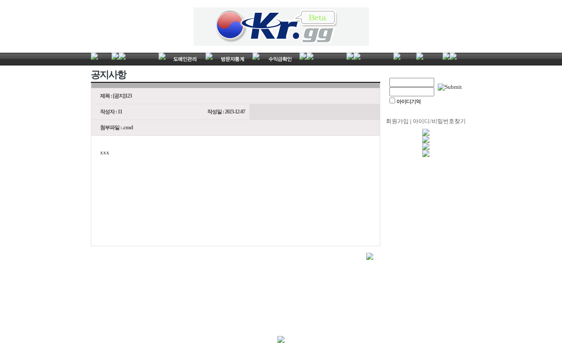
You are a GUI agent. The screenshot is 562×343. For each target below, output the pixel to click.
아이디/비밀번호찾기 (439, 121)
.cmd (127, 127)
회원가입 (397, 121)
